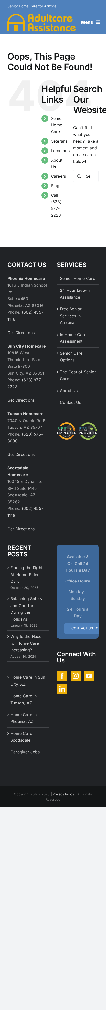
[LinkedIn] (62, 689)
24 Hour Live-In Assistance (75, 294)
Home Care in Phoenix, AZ (23, 718)
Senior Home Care (57, 125)
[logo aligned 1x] (41, 15)
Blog (55, 185)
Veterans (59, 141)
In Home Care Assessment (73, 338)
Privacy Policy (63, 794)
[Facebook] (62, 676)
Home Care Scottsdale (21, 737)
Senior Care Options (71, 357)
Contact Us (70, 402)
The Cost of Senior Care (78, 375)
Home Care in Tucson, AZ (23, 699)
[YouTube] (89, 676)
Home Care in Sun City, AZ (27, 681)
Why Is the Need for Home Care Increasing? (26, 643)
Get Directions (21, 332)
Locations (60, 150)
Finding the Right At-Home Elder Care (26, 574)
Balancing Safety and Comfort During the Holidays (26, 609)
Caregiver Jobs (25, 752)
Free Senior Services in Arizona (71, 315)
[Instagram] (76, 676)
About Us (69, 390)
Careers (58, 176)
